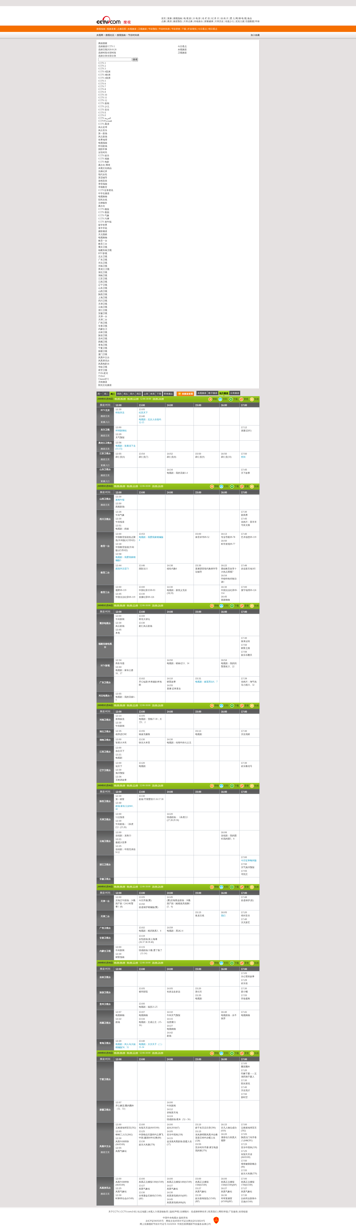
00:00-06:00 (120, 399)
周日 (138, 394)
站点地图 (142, 1211)
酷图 (252, 21)
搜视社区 (110, 35)
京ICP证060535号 (155, 1221)
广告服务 (233, 1211)
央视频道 (132, 29)
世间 (243, 457)
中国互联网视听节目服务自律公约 (194, 1224)
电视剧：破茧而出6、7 (206, 681)
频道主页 (105, 416)
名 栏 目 (206, 18)
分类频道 (234, 393)
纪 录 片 (215, 18)
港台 (200, 21)
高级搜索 (102, 43)
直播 (169, 18)
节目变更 (175, 29)
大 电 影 (196, 18)
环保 (257, 21)
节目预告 (152, 29)
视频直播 (111, 29)
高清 (169, 21)
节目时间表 (164, 29)
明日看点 (212, 29)
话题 (247, 21)
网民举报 (223, 1211)
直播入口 (105, 422)
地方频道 (223, 393)
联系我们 (212, 1211)
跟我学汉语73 (122, 568)
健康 (211, 21)
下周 (159, 394)
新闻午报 (120, 500)
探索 (206, 21)
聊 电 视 (242, 18)
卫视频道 (142, 29)
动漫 (227, 21)
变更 (245, 399)
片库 (186, 21)
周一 (100, 394)
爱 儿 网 (233, 18)
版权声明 (174, 1211)
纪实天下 (143, 412)
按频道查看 (187, 394)
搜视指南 (178, 18)
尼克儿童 (239, 21)
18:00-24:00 (158, 399)
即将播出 (168, 394)
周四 (119, 394)
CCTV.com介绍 (128, 1211)
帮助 (214, 399)
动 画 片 (224, 18)
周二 (106, 394)
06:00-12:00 (133, 399)
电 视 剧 (187, 18)
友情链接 (243, 1211)
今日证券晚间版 (249, 860)
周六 (132, 394)
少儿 (232, 21)
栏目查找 (192, 29)
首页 (163, 18)
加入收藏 (255, 35)
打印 (224, 399)
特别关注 (120, 412)
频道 (175, 21)
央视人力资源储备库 (158, 1211)
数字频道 (212, 393)
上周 (146, 394)
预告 (180, 21)
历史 (221, 21)
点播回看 (121, 29)
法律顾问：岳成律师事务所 (193, 1211)
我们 (223, 915)
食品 (249, 18)
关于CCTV (113, 1211)
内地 (196, 21)
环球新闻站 (121, 430)
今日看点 (202, 29)
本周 (152, 394)
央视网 (99, 35)
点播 (163, 21)
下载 (184, 29)
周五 (125, 394)
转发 (256, 399)
